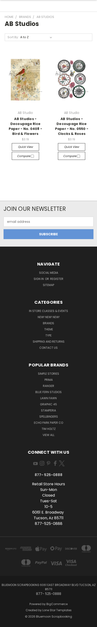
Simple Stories (48, 374)
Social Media (48, 273)
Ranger (48, 386)
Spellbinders (48, 417)
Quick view (25, 147)
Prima (48, 380)
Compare (24, 156)
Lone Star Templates (57, 610)
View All (48, 435)
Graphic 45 (48, 404)
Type (48, 335)
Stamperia (48, 410)
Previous (7, 622)
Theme (48, 329)
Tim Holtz (49, 429)
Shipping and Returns (49, 342)
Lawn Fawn (48, 398)
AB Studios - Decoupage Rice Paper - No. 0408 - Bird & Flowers (25, 126)
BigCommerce (57, 604)
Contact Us (48, 348)
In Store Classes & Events (48, 311)
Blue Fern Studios (48, 392)
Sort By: (13, 37)
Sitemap (48, 285)
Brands (48, 323)
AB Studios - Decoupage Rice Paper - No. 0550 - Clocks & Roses (72, 126)
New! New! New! (49, 317)
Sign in (39, 279)
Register (56, 279)
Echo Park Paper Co (48, 423)
